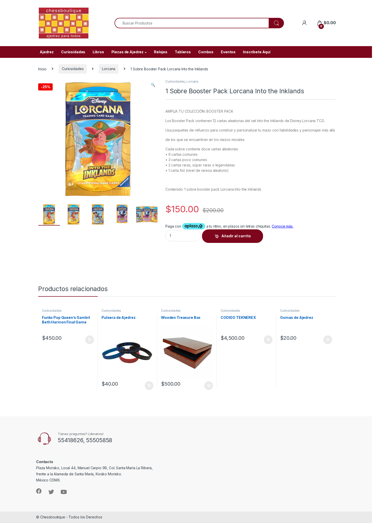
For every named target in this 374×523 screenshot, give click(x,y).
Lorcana (108, 69)
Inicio (42, 69)
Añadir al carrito (236, 236)
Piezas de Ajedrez (127, 52)
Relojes (160, 52)
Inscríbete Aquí (256, 52)
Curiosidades (73, 52)
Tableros (183, 52)
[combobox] (191, 23)
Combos (205, 52)
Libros (98, 52)
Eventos (228, 52)
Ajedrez (47, 52)
